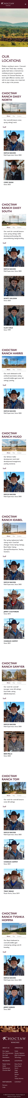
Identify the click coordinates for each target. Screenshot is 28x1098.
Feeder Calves (6, 1064)
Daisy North (18, 1064)
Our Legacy (5, 1051)
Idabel (16, 1072)
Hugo (16, 1070)
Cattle (16, 1051)
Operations (19, 1048)
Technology (18, 1057)
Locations (18, 1061)
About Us (5, 1048)
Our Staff (5, 1055)
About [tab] (8, 116)
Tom (16, 1076)
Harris (16, 1068)
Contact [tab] (19, 116)
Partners (4, 1085)
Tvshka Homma (19, 1078)
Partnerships (7, 1082)
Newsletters (5, 1057)
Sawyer (17, 1074)
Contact (18, 1082)
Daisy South (18, 1066)
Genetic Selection (19, 1053)
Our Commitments (7, 1053)
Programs (6, 1061)
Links (3, 1087)
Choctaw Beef (6, 1070)
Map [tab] (14, 116)
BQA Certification (20, 1055)
